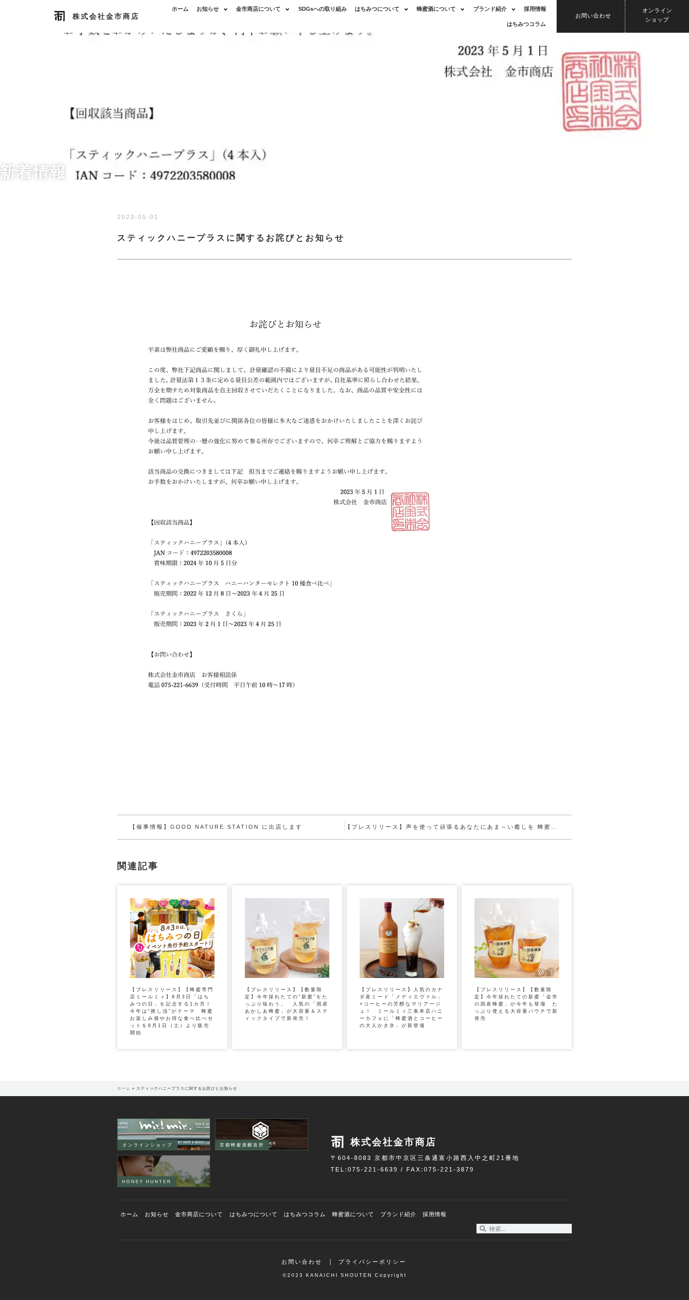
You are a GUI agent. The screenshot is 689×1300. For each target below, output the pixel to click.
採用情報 (535, 9)
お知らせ (208, 9)
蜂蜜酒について (436, 9)
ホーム (180, 9)
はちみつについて (377, 9)
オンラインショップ (147, 1144)
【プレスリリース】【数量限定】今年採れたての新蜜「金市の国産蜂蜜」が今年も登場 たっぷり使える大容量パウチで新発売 (516, 1004)
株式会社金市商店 (106, 16)
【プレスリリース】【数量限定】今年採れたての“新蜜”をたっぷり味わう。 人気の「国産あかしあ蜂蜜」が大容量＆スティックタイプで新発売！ (287, 1004)
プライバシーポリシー (372, 1262)
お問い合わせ (302, 1262)
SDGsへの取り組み (322, 9)
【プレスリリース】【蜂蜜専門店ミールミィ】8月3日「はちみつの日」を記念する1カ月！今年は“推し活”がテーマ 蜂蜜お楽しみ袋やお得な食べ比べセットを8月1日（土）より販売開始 (172, 1011)
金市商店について (258, 9)
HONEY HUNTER (146, 1181)
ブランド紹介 (490, 9)
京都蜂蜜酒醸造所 (242, 1144)
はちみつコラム (526, 24)
